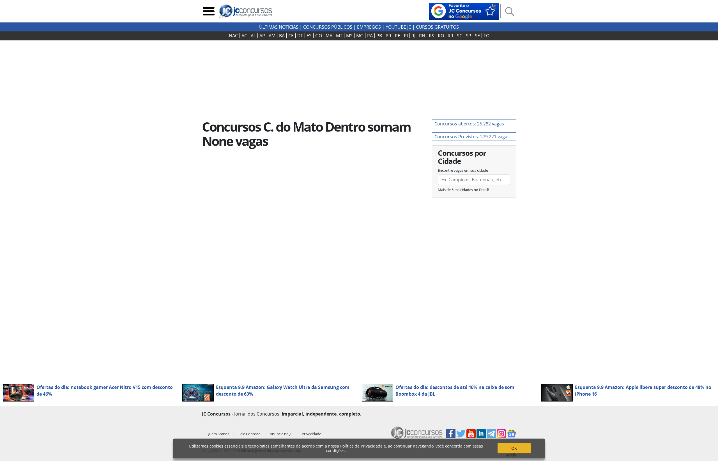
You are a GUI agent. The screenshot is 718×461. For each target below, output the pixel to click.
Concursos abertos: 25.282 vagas (469, 124)
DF (300, 35)
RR (450, 35)
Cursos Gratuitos (437, 27)
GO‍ (318, 35)
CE (291, 35)
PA (370, 35)
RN (422, 35)
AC (244, 35)
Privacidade (311, 433)
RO (441, 35)
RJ (413, 35)
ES (309, 35)
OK (514, 448)
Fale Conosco (249, 433)
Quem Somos (217, 433)
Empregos (369, 27)
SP (468, 35)
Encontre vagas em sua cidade (463, 170)
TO (486, 35)
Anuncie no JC (281, 433)
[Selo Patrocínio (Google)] (464, 11)
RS (431, 35)
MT (339, 35)
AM (272, 35)
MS (349, 35)
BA (282, 35)
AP (262, 35)
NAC (233, 35)
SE (477, 35)
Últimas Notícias (278, 27)
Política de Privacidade (361, 446)
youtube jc (398, 27)
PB (379, 35)
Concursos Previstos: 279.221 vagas (472, 137)
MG (359, 35)
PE (397, 35)
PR (388, 35)
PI (406, 35)
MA (329, 35)
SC (459, 35)
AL (253, 35)
